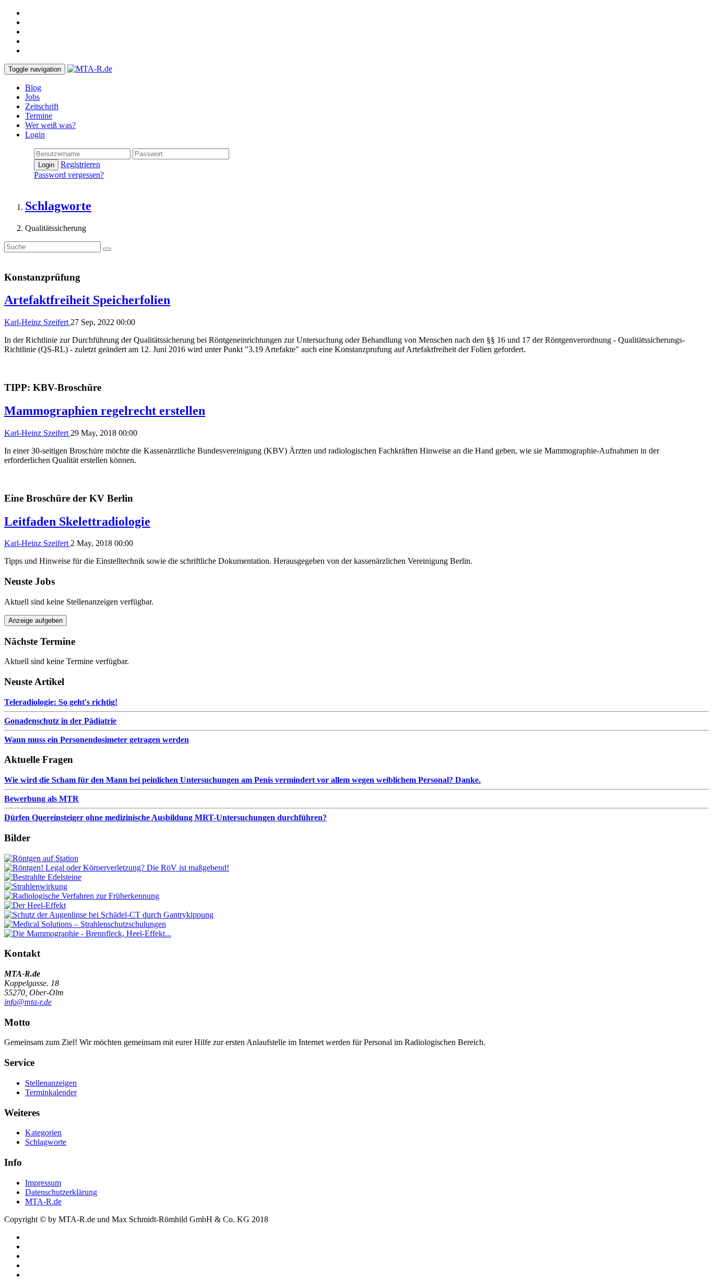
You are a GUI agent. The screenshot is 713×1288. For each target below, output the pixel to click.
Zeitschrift (41, 106)
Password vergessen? (69, 174)
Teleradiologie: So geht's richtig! (60, 702)
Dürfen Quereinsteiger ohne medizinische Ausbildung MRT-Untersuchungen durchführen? (165, 817)
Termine (38, 115)
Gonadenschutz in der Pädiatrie (60, 720)
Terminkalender (51, 1092)
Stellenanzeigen (51, 1082)
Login (35, 134)
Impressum (43, 1182)
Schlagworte (45, 1142)
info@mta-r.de (28, 1001)
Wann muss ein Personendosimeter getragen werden (96, 739)
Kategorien (43, 1132)
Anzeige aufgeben (35, 620)
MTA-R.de (43, 1201)
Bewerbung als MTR (41, 798)
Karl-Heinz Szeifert (37, 322)
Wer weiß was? (50, 125)
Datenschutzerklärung (61, 1192)
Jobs (32, 96)
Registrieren (80, 164)
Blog (33, 87)
